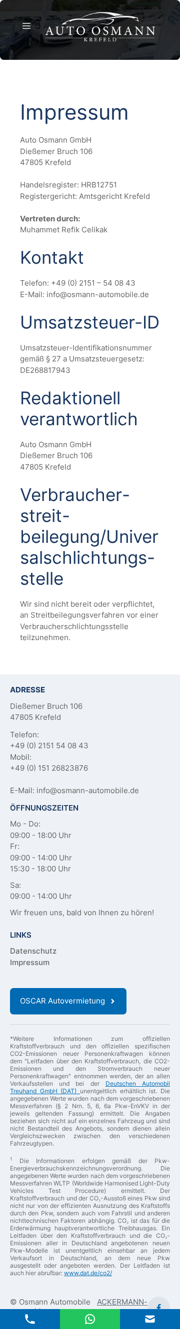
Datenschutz (33, 951)
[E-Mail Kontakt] (90, 1318)
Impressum (30, 962)
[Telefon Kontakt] (30, 1318)
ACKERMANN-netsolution (122, 1307)
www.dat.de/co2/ (88, 1273)
